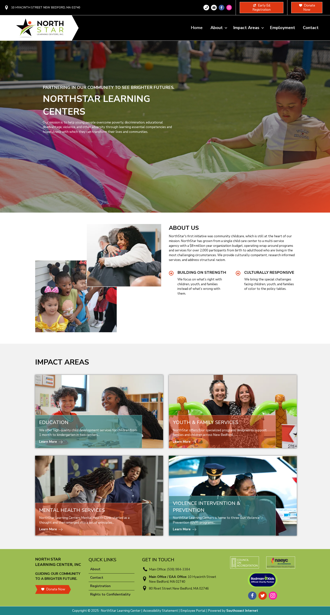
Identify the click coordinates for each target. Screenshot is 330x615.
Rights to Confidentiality (110, 594)
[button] (226, 28)
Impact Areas (246, 28)
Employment (282, 28)
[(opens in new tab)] (244, 562)
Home (197, 28)
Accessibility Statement (160, 611)
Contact (311, 28)
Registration (100, 586)
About (216, 28)
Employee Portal (192, 611)
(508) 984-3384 (178, 569)
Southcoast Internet (242, 611)
